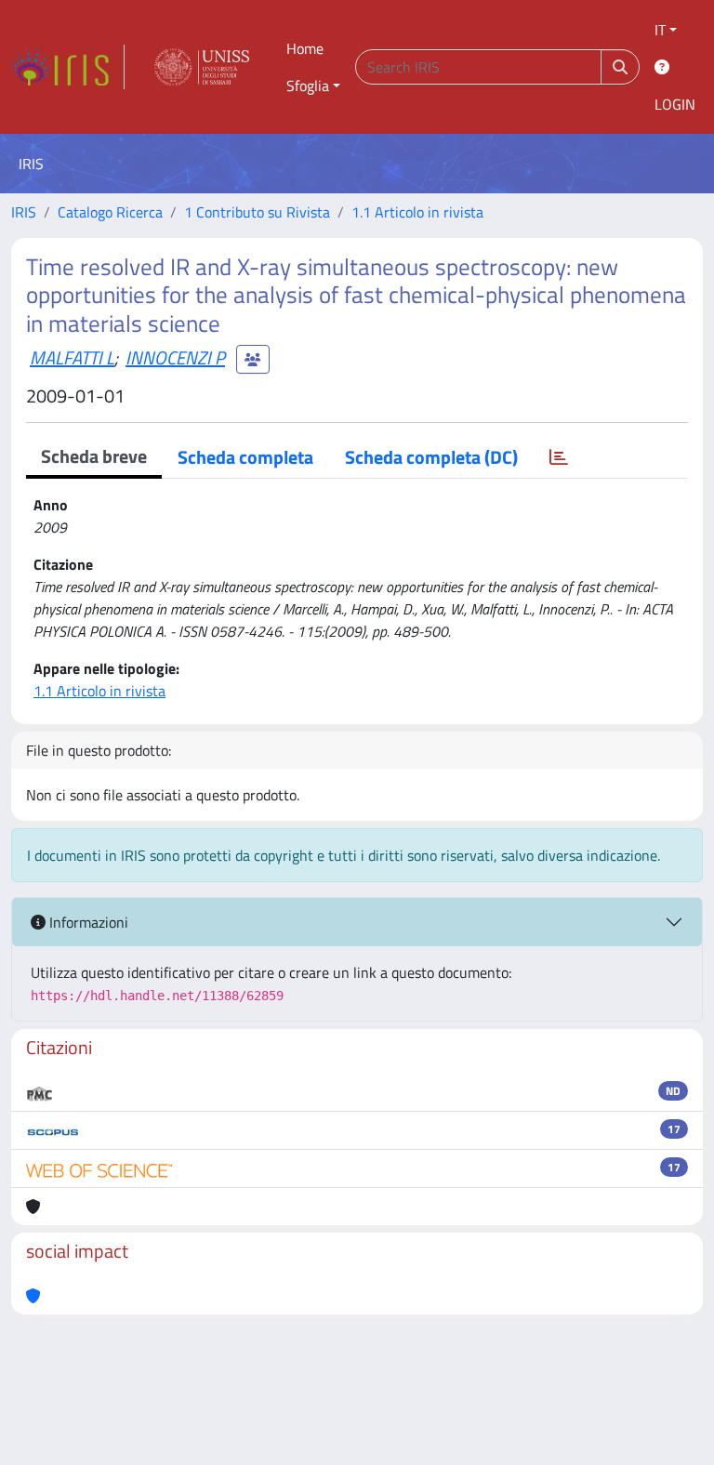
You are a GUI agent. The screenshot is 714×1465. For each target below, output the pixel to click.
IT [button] (660, 30)
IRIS (23, 212)
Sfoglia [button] (307, 85)
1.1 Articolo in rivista (417, 212)
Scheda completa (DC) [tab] (431, 456)
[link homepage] (68, 67)
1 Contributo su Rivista (257, 212)
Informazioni (87, 922)
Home (305, 48)
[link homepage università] (201, 67)
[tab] (559, 457)
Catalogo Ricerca (110, 212)
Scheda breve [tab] (94, 456)
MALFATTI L (72, 357)
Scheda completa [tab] (245, 456)
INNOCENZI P (175, 357)
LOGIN (674, 104)
